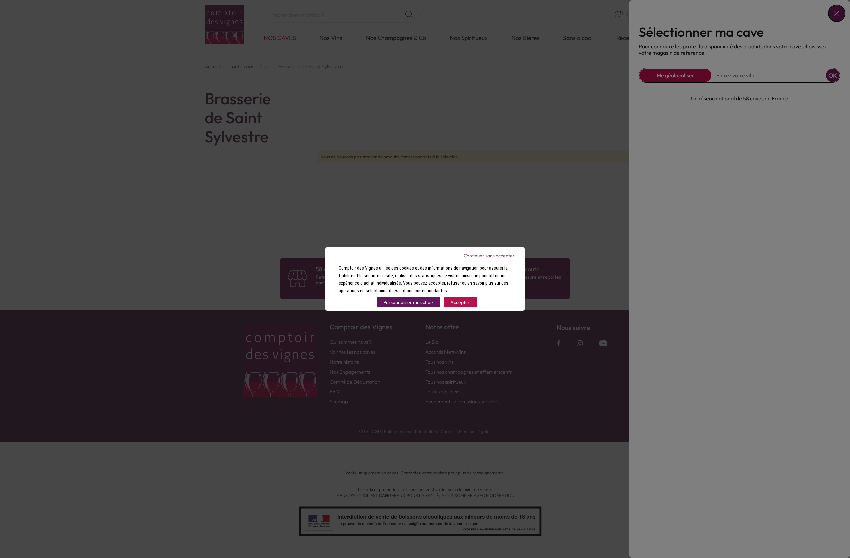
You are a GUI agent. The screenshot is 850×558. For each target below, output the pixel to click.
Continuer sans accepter (489, 256)
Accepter (460, 302)
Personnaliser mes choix (408, 302)
